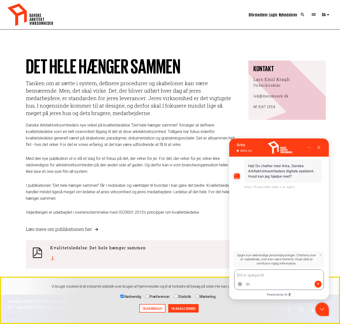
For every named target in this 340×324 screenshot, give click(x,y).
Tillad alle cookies (183, 308)
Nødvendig (132, 297)
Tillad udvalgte (152, 308)
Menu (313, 14)
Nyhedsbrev (288, 14)
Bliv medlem (258, 14)
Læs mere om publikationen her (59, 229)
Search (302, 14)
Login (273, 14)
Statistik (184, 297)
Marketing (208, 297)
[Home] (30, 14)
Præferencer (160, 297)
